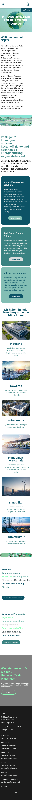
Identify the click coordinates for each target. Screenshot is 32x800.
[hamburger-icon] (3, 4)
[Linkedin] (16, 791)
